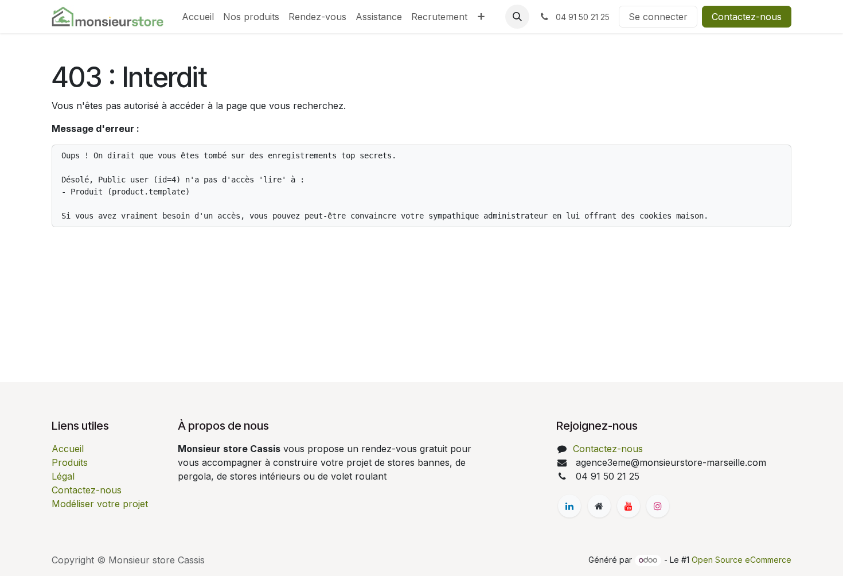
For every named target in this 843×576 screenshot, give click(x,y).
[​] (569, 506)
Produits (70, 462)
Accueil (68, 448)
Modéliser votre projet (100, 503)
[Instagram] (657, 506)
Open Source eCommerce (741, 560)
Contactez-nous (747, 16)
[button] (517, 17)
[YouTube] (628, 506)
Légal (63, 476)
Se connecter (658, 16)
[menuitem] (197, 16)
